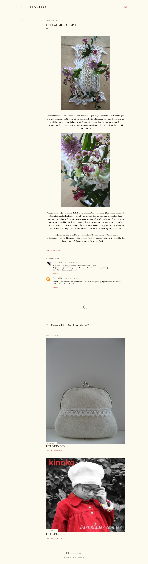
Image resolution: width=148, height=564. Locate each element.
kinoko (37, 7)
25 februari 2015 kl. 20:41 (71, 278)
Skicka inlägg (55, 250)
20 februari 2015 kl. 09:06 (71, 262)
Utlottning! (55, 446)
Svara (55, 273)
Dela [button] (22, 21)
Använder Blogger (76, 553)
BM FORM (57, 278)
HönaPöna (57, 262)
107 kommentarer (57, 450)
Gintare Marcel (79, 557)
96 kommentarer (56, 538)
